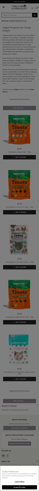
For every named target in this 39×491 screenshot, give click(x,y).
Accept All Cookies (19, 487)
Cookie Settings (19, 481)
